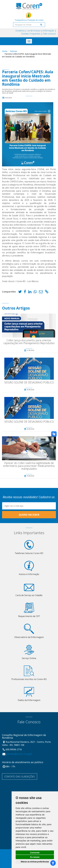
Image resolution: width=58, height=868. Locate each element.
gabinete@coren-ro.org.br (19, 753)
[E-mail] (41, 292)
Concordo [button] (35, 852)
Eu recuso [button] (35, 857)
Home (4, 51)
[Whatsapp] (35, 292)
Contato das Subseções (19, 776)
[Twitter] (20, 292)
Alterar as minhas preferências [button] (35, 861)
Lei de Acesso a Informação (40, 30)
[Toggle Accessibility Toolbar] (53, 863)
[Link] (46, 292)
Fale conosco (49, 33)
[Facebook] (25, 292)
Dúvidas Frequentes (30, 33)
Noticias (13, 51)
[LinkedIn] (29, 292)
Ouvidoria (20, 30)
